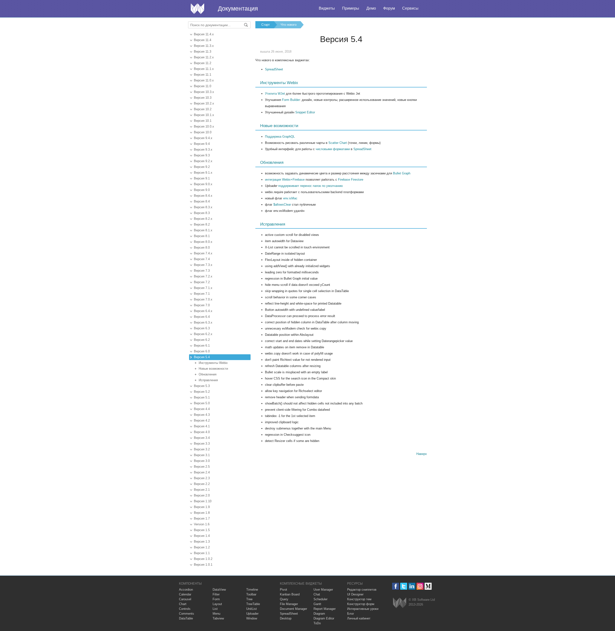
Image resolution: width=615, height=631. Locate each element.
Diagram (319, 613)
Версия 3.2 (202, 449)
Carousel (185, 599)
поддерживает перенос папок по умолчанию (310, 186)
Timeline (252, 589)
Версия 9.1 (202, 178)
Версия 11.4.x (204, 34)
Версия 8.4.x (203, 195)
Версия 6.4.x (203, 311)
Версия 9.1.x (203, 172)
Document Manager (293, 609)
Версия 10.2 (202, 109)
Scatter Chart (337, 143)
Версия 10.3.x (204, 92)
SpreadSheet (274, 69)
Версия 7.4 (202, 259)
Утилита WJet (275, 93)
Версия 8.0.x (203, 242)
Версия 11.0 (202, 86)
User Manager (323, 589)
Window (251, 618)
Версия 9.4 (202, 144)
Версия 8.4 (202, 201)
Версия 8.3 (202, 213)
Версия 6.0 (202, 351)
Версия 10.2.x (204, 103)
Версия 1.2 (202, 547)
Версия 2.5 (202, 466)
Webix (399, 602)
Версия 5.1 (202, 397)
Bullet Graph (401, 173)
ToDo (317, 623)
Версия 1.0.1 (203, 564)
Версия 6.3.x (203, 322)
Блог (350, 613)
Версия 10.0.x (204, 126)
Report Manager (325, 609)
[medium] (428, 586)
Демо (371, 8)
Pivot (283, 589)
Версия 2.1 (202, 489)
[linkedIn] (412, 586)
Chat (317, 594)
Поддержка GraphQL (280, 136)
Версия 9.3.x (203, 149)
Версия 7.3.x (203, 265)
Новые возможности (213, 368)
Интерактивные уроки (362, 609)
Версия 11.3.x (204, 46)
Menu (216, 613)
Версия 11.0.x (204, 80)
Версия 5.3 (202, 386)
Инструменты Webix (213, 363)
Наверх (421, 454)
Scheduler (320, 599)
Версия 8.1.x (203, 230)
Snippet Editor (305, 112)
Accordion (186, 589)
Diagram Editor (324, 618)
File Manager (289, 604)
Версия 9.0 (202, 190)
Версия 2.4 (202, 472)
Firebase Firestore (350, 179)
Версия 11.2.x (204, 57)
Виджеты (327, 8)
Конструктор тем (359, 599)
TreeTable (253, 604)
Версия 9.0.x (203, 184)
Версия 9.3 (202, 155)
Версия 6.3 (202, 328)
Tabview (218, 618)
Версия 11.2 (202, 63)
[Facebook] (395, 586)
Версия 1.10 (202, 501)
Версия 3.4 (202, 438)
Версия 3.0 (202, 461)
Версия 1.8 (202, 513)
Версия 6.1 (202, 345)
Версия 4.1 (202, 426)
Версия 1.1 (202, 553)
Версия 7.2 (202, 282)
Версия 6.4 (202, 317)
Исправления (208, 380)
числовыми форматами (333, 149)
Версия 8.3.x (203, 207)
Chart (182, 604)
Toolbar (251, 594)
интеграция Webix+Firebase (285, 179)
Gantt (317, 604)
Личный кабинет (358, 618)
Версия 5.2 (202, 391)
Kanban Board (290, 594)
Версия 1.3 (202, 541)
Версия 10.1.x (204, 115)
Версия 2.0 (202, 495)
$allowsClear (282, 204)
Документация (238, 8)
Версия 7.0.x (203, 299)
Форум (389, 8)
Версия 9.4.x (203, 138)
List (215, 609)
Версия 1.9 (202, 507)
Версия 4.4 (202, 409)
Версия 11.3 (202, 51)
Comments (186, 613)
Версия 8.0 (202, 247)
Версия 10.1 (202, 121)
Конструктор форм (360, 604)
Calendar (185, 594)
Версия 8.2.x (203, 219)
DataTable (186, 618)
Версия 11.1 (202, 74)
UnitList (251, 609)
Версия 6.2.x (203, 334)
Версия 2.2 (202, 484)
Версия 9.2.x (203, 161)
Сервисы (410, 8)
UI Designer (355, 594)
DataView (219, 589)
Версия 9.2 (202, 167)
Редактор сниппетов (361, 589)
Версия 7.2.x (203, 276)
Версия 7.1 (202, 293)
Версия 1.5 (202, 530)
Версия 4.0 (202, 432)
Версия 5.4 (202, 357)
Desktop (285, 618)
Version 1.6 (201, 524)
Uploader (252, 613)
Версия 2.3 (202, 478)
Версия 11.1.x (204, 69)
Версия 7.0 (202, 305)
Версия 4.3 (202, 415)
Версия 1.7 (202, 518)
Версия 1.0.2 (203, 559)
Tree (249, 599)
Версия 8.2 (202, 224)
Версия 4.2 (202, 420)
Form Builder (291, 100)
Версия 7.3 (202, 270)
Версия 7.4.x (203, 253)
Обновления (207, 374)
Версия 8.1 (202, 236)
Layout (217, 604)
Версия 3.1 (202, 455)
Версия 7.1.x (203, 288)
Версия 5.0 (202, 403)
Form (216, 599)
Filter (216, 594)
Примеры (350, 8)
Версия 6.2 (202, 340)
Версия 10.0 (202, 132)
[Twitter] (403, 586)
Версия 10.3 (202, 97)
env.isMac (290, 198)
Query (284, 599)
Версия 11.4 (202, 40)
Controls (185, 609)
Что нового (288, 24)
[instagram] (420, 586)
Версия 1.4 (202, 536)
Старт (265, 24)
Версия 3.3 (202, 443)
